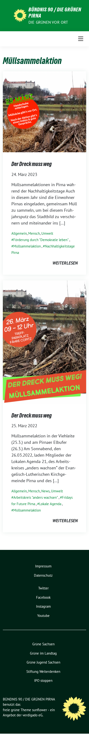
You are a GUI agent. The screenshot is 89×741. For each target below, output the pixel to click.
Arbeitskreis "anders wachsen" (35, 497)
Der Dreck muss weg (31, 164)
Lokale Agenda (50, 504)
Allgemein (19, 233)
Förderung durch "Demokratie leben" (41, 240)
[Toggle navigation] (80, 39)
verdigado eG (32, 715)
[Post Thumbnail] (44, 111)
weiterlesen (65, 263)
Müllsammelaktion (27, 246)
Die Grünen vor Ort (48, 22)
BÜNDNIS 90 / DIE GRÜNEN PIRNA (54, 12)
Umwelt (47, 233)
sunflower (39, 710)
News (45, 491)
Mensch (34, 233)
